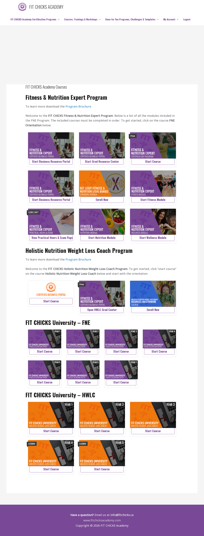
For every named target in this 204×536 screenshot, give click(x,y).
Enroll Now (102, 200)
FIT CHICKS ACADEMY (46, 6)
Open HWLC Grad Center (102, 310)
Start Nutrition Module (102, 238)
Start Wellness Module (152, 238)
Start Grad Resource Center (102, 161)
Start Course (153, 161)
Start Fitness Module (152, 200)
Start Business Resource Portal (51, 161)
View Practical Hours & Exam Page (52, 238)
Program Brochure (78, 106)
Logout (186, 19)
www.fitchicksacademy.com (102, 520)
